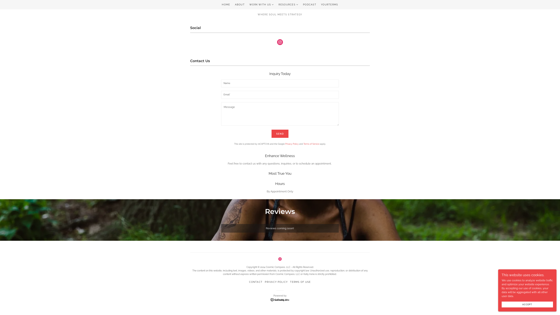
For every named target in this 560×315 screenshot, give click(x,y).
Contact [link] (255, 282)
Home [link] (226, 4)
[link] (280, 43)
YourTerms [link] (329, 4)
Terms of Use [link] (300, 282)
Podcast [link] (309, 4)
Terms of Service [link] (311, 144)
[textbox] (280, 83)
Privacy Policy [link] (292, 144)
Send (280, 133)
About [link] (240, 4)
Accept (527, 304)
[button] (261, 4)
